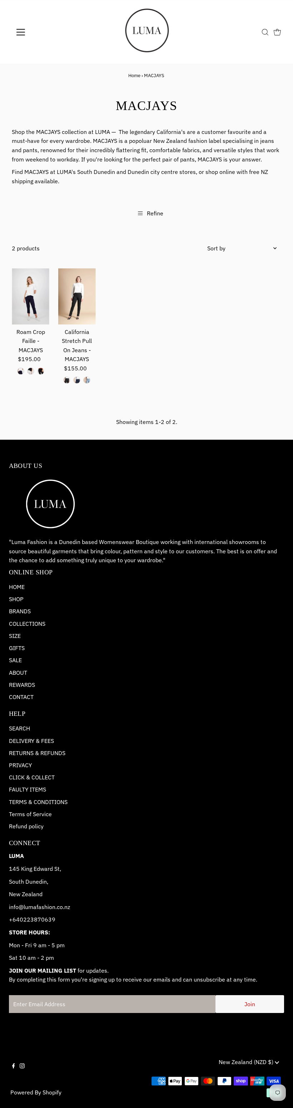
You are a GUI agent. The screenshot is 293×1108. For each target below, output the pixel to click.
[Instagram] (22, 1071)
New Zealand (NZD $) (247, 1061)
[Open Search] (265, 32)
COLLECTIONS (27, 623)
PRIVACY (20, 765)
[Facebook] (13, 1071)
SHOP (16, 599)
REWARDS (22, 684)
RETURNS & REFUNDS (37, 753)
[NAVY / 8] (20, 371)
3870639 (42, 919)
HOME (17, 586)
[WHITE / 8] (30, 371)
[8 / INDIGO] (76, 380)
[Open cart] (277, 32)
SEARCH (19, 728)
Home (134, 76)
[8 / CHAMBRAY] (86, 380)
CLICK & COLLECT (32, 777)
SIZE (15, 635)
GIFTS (17, 648)
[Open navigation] (44, 32)
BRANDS (20, 611)
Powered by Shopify (35, 1092)
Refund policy (26, 826)
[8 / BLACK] (66, 380)
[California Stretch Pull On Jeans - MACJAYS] (77, 296)
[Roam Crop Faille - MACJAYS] (30, 296)
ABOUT (18, 672)
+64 (14, 919)
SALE (15, 660)
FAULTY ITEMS (27, 789)
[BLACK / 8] (40, 371)
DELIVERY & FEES (31, 740)
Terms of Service (30, 814)
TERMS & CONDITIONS (38, 801)
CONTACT (21, 696)
